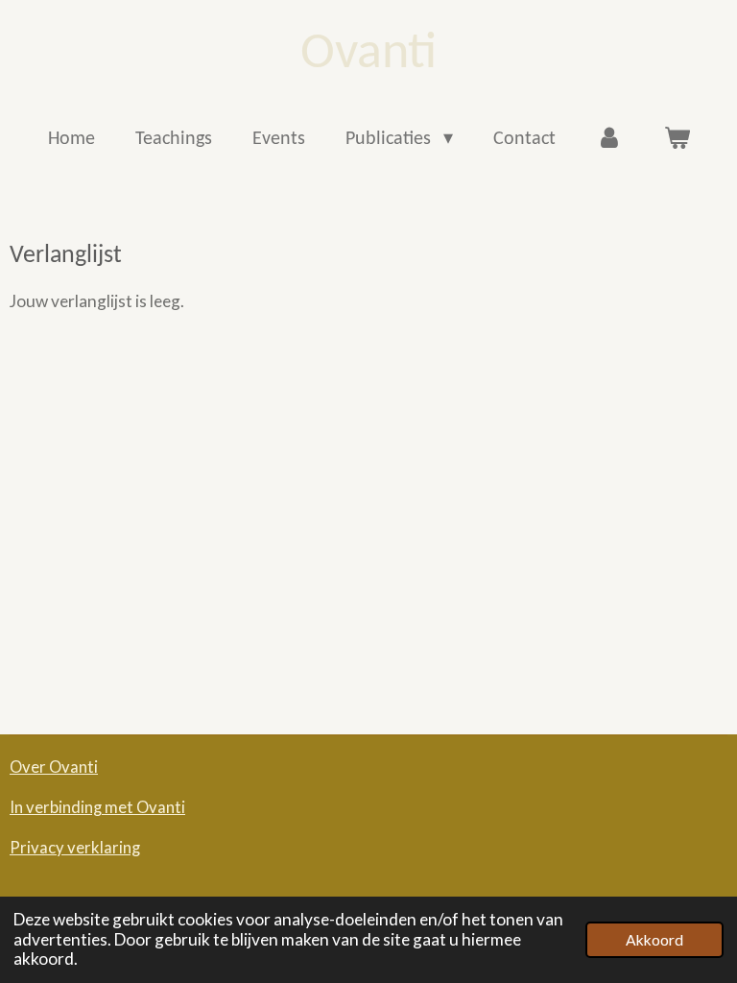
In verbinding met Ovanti (97, 807)
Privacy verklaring (75, 847)
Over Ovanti (54, 767)
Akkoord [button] (654, 939)
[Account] (609, 139)
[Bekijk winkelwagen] (676, 139)
